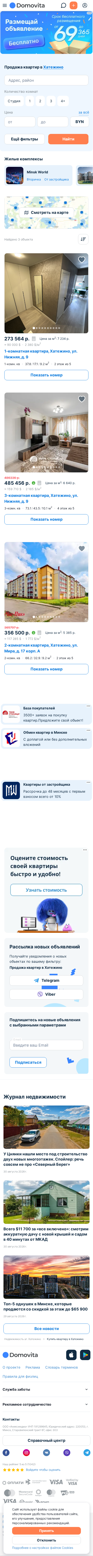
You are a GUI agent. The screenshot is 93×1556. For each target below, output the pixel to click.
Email (17, 1039)
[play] (85, 1355)
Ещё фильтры (24, 139)
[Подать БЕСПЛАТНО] (73, 5)
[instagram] (26, 1452)
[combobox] (9, 80)
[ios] (71, 1355)
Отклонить (46, 1540)
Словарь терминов (61, 1367)
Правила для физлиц (20, 1376)
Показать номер (46, 375)
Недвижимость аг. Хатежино (22, 1339)
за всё (83, 112)
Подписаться (28, 1062)
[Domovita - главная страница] (27, 5)
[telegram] (86, 1452)
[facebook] (6, 1452)
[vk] (46, 1452)
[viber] (66, 1452)
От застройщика (56, 179)
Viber (50, 994)
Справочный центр (46, 1440)
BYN (79, 121)
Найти (68, 139)
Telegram (50, 980)
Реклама (33, 1367)
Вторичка (34, 179)
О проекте (11, 1367)
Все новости (46, 1328)
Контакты (11, 1419)
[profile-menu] (84, 5)
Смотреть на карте (50, 212)
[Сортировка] (83, 239)
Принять (46, 1530)
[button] (46, 293)
